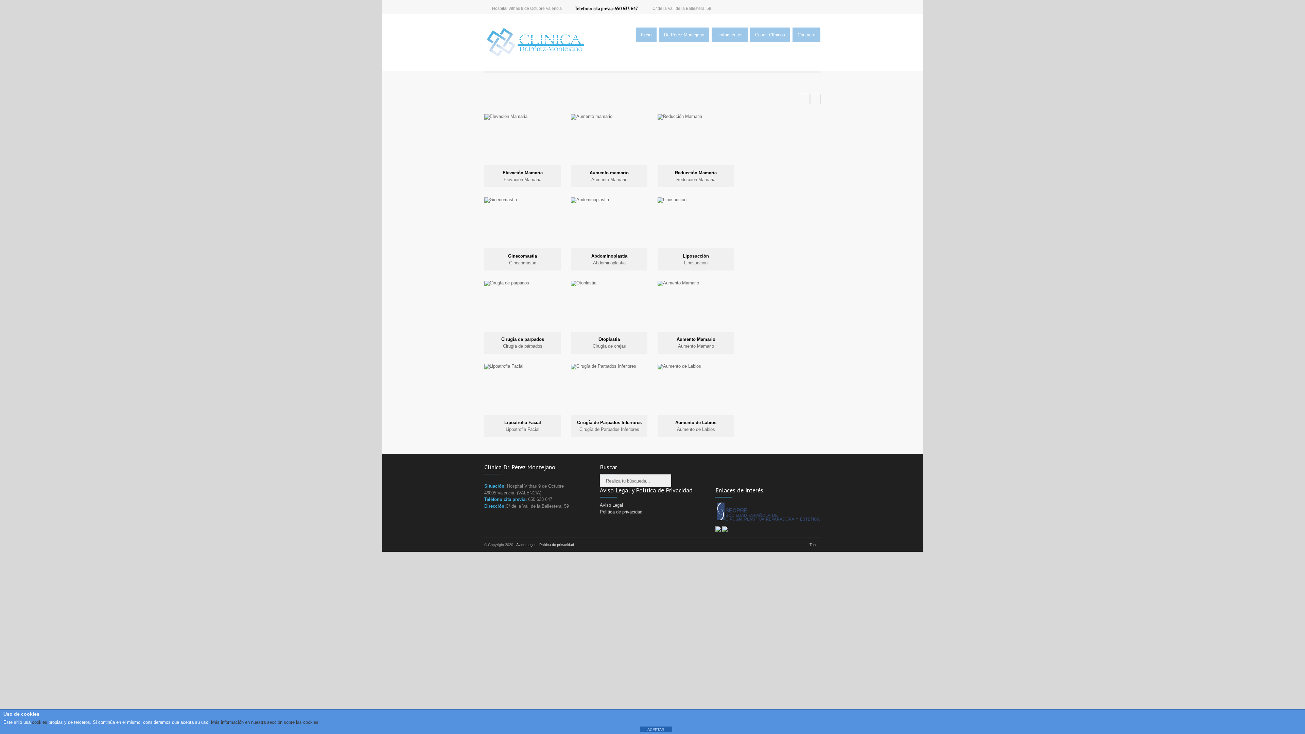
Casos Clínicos (770, 34)
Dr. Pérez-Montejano (684, 34)
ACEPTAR (655, 730)
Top (813, 545)
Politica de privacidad (556, 545)
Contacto (806, 34)
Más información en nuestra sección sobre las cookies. (265, 722)
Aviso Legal (611, 505)
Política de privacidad (621, 511)
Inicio (646, 34)
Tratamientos (730, 34)
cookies (39, 722)
